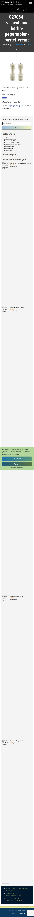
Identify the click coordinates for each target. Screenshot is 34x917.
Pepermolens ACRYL (10, 139)
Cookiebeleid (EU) (15, 901)
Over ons (10, 891)
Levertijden (11, 893)
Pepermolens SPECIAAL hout (12, 144)
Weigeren (17, 464)
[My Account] (23, 10)
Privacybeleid (20, 467)
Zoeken (17, 128)
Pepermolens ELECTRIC (11, 148)
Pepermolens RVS (9, 146)
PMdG (30, 45)
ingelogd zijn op (14, 106)
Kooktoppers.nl (13, 913)
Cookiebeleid (12, 467)
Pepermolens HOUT (9, 141)
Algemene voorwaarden (17, 888)
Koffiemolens (8, 150)
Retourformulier (13, 896)
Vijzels (6, 137)
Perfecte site (17, 459)
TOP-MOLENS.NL (11, 2)
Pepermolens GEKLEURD (11, 143)
